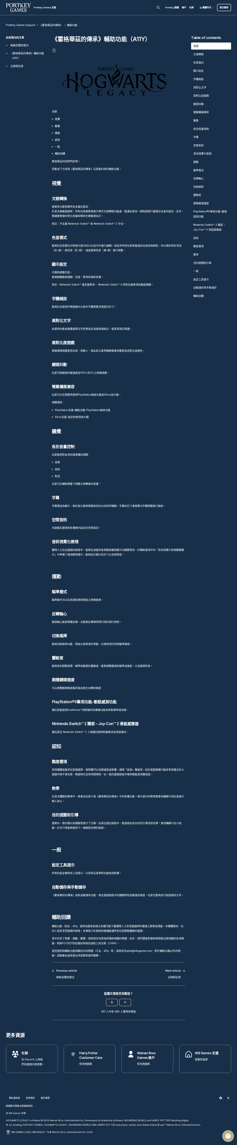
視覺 (57, 118)
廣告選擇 (45, 1098)
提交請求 (224, 7)
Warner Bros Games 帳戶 (146, 1055)
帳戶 (184, 7)
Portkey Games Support (20, 25)
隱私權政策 (14, 1098)
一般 (57, 146)
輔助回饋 (60, 153)
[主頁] (18, 7)
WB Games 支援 (206, 1053)
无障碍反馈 (16, 66)
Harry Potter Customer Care (90, 1055)
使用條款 (30, 1098)
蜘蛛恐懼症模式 (19, 45)
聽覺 (57, 126)
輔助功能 (72, 25)
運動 (57, 132)
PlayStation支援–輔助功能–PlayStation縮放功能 (82, 410)
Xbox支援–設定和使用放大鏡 (72, 416)
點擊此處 (65, 955)
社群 (191, 7)
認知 (57, 139)
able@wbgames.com (139, 950)
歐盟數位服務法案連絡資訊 (19, 1106)
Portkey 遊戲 (172, 7)
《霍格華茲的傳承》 (51, 25)
